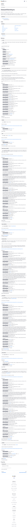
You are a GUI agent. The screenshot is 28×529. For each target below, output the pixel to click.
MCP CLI (13, 500)
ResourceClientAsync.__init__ (6, 45)
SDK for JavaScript (14, 484)
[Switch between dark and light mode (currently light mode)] (14, 478)
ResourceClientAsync (5, 18)
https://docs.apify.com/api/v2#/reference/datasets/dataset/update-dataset (11, 448)
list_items (16, 29)
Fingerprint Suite (13, 497)
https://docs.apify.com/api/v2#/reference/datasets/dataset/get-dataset (11, 139)
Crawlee (14, 495)
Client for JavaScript (14, 488)
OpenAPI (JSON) (14, 524)
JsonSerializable (6, 361)
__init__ (3, 25)
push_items (3, 30)
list (10, 99)
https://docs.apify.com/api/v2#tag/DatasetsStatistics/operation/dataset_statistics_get (13, 229)
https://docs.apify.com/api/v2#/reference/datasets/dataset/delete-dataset (11, 125)
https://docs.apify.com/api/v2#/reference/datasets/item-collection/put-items (12, 358)
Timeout (11, 128)
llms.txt (14, 520)
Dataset (9, 135)
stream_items (16, 30)
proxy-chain (13, 504)
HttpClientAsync (11, 54)
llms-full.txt (14, 522)
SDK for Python (14, 486)
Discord (14, 511)
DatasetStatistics (6, 235)
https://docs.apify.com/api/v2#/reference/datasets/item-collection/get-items (12, 155)
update (3, 31)
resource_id (3, 35)
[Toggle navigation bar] (26, 1)
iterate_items (4, 29)
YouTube (14, 515)
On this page (3, 7)
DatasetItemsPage (13, 298)
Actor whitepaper (13, 502)
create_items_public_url (18, 25)
